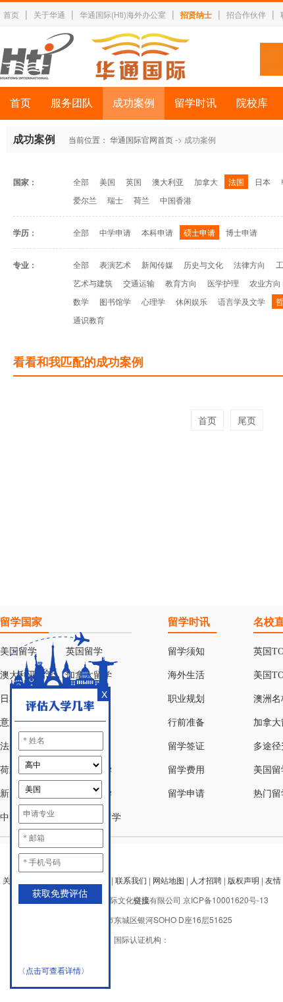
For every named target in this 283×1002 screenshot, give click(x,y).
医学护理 (223, 282)
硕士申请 (199, 232)
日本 (262, 181)
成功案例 (134, 103)
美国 (107, 181)
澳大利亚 (168, 181)
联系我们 (131, 879)
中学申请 (115, 232)
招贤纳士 (196, 14)
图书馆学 (115, 301)
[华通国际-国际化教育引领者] (95, 56)
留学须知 (186, 651)
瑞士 (115, 199)
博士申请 (241, 232)
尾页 (247, 420)
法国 (236, 181)
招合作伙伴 (246, 14)
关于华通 (49, 14)
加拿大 (206, 181)
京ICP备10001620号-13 (226, 899)
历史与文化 (203, 264)
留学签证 (186, 746)
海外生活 (186, 675)
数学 (81, 301)
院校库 (252, 103)
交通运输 (139, 282)
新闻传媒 (157, 264)
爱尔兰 (85, 199)
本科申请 (157, 232)
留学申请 (186, 794)
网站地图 (168, 879)
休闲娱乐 (191, 301)
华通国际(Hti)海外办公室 (123, 14)
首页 (11, 14)
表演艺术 (115, 264)
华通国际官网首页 (141, 139)
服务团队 (72, 103)
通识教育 (89, 319)
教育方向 (181, 282)
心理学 (153, 301)
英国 (134, 181)
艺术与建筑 (93, 282)
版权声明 (243, 879)
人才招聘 (206, 879)
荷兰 (141, 199)
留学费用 (186, 770)
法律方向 (249, 264)
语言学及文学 (241, 301)
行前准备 (186, 722)
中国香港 (176, 199)
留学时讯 (195, 103)
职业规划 (186, 699)
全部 (81, 181)
